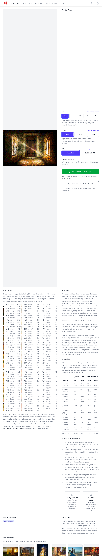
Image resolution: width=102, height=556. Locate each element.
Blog (63, 3)
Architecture (8, 521)
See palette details (92, 149)
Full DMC (70, 153)
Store (14, 3)
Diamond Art (90, 153)
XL (65, 116)
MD (80, 116)
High (80, 134)
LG (73, 116)
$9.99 (82, 172)
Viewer (39, 3)
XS (95, 116)
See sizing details (93, 112)
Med (93, 134)
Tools (52, 3)
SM (88, 116)
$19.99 (82, 184)
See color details (93, 130)
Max (67, 134)
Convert (27, 3)
